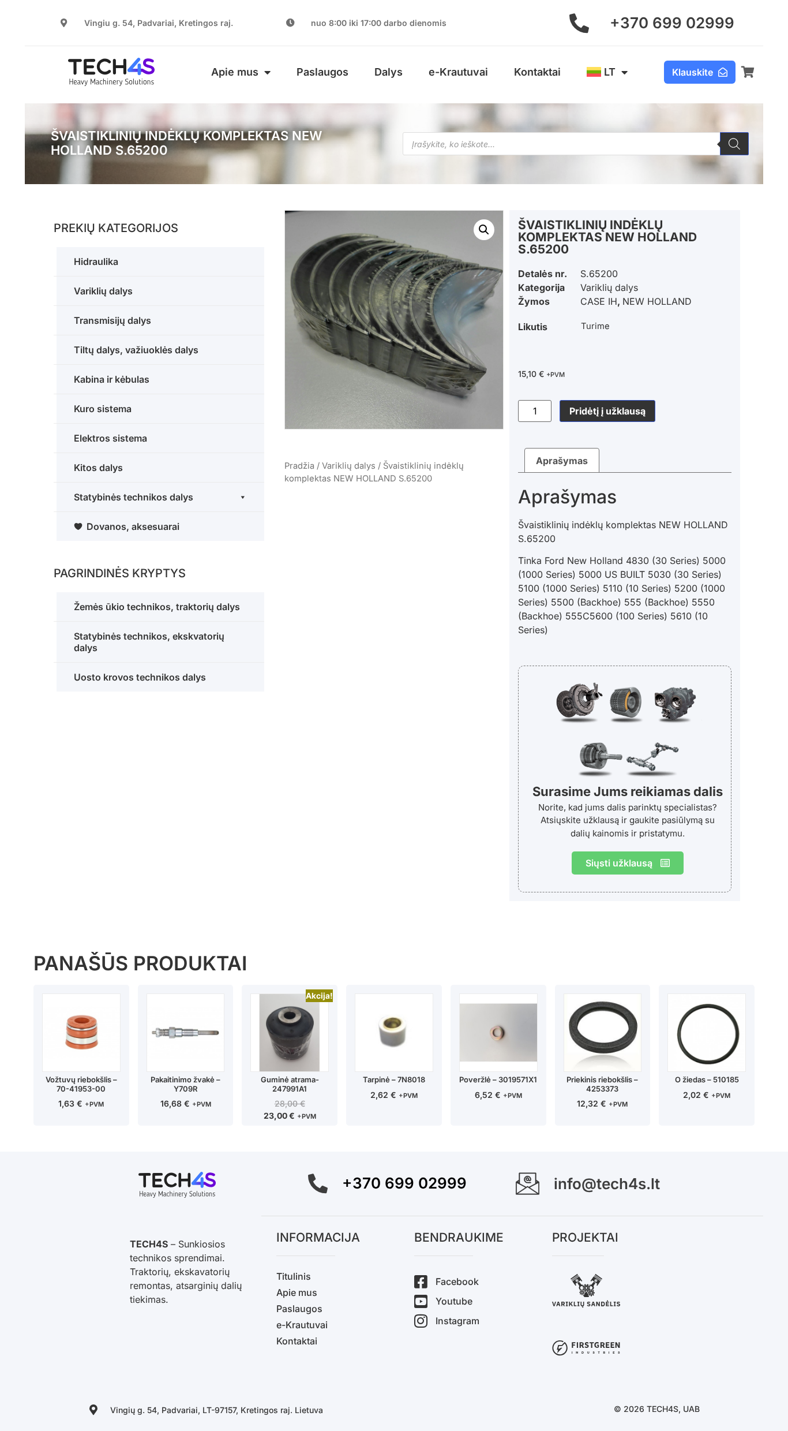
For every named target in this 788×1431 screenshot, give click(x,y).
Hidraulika (96, 261)
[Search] (734, 143)
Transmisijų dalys (112, 320)
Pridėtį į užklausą (607, 411)
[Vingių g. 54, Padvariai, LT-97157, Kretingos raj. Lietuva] (93, 1409)
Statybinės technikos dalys (133, 497)
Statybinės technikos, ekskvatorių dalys (149, 641)
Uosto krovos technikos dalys (140, 677)
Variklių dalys (103, 291)
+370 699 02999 (672, 23)
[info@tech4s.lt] (527, 1183)
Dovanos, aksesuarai (133, 526)
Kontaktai (537, 72)
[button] (484, 229)
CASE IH (598, 301)
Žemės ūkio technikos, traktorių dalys (157, 606)
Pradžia (299, 466)
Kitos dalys (98, 467)
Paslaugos (322, 72)
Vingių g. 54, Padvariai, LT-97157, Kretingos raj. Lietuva (216, 1410)
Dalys (388, 72)
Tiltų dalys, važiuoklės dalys (136, 350)
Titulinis (293, 1276)
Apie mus (234, 72)
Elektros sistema (110, 438)
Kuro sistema (103, 408)
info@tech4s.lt (607, 1184)
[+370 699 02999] (579, 23)
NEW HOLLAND (657, 301)
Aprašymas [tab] (562, 460)
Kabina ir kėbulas (111, 379)
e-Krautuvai (458, 72)
